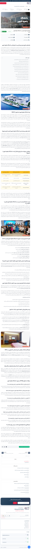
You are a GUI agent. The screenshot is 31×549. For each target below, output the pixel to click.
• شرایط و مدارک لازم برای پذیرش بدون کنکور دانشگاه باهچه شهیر (21, 71)
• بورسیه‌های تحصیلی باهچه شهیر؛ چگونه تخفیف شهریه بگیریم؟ (21, 69)
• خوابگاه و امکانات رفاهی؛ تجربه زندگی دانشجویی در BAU (22, 74)
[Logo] (29, 3)
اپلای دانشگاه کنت (26, 526)
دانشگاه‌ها (27, 6)
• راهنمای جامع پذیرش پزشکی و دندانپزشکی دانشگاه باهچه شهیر (21, 59)
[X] (3, 516)
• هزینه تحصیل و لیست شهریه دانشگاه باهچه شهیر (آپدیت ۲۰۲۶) (21, 67)
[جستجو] (2, 456)
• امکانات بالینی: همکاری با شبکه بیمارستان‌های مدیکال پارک (22, 76)
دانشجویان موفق (26, 522)
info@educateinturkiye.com (5, 0)
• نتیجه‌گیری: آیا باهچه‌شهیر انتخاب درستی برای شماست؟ (22, 79)
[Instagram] (12, 0)
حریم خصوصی (4, 547)
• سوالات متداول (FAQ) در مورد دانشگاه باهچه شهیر (22, 77)
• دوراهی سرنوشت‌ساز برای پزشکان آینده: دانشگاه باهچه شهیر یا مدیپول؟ (20, 64)
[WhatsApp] (5, 516)
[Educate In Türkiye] (27, 508)
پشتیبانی (2, 547)
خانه (29, 6)
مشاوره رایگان (9, 31)
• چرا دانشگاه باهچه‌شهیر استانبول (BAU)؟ (23, 61)
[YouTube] (10, 0)
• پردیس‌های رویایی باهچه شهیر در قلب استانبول (23, 72)
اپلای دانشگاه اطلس (26, 525)
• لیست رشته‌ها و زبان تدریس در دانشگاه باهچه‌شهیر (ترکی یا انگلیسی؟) (20, 66)
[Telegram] (8, 0)
